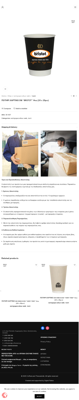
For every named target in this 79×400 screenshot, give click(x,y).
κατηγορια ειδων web (22, 96)
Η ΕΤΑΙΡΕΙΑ (45, 361)
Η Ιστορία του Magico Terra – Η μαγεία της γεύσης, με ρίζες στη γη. (20, 366)
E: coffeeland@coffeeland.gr (12, 343)
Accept (39, 396)
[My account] (3, 7)
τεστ (34, 96)
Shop (10, 96)
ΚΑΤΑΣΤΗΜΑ (45, 357)
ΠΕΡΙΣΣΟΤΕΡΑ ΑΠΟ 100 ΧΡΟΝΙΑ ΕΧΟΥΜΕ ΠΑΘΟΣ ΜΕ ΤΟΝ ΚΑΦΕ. (20, 355)
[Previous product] (71, 96)
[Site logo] (39, 2)
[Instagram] (47, 328)
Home (4, 96)
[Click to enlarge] (5, 89)
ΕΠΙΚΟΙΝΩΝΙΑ (45, 365)
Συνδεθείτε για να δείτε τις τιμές (18, 105)
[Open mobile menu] (75, 7)
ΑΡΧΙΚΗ (43, 354)
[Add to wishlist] (36, 265)
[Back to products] (74, 96)
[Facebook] (42, 328)
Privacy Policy (46, 342)
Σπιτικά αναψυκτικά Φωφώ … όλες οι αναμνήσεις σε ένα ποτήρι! (19, 360)
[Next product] (76, 96)
